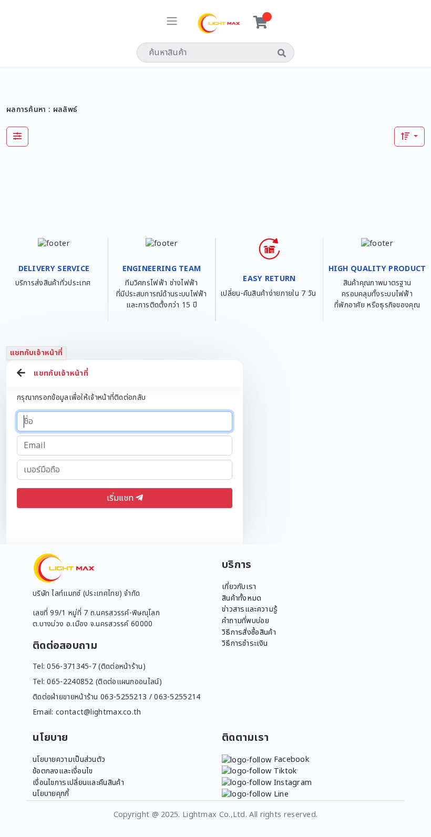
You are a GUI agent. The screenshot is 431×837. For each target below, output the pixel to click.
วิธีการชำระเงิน (245, 643)
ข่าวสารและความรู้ (250, 609)
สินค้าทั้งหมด (242, 598)
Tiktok (283, 771)
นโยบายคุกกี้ (51, 793)
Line (280, 794)
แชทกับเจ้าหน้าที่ (36, 352)
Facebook (290, 759)
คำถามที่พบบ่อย (245, 620)
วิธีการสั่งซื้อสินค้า (249, 632)
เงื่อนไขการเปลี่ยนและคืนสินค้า (78, 782)
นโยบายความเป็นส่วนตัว (69, 759)
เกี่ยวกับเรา (239, 586)
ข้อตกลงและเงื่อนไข (63, 771)
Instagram (291, 782)
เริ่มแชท (121, 498)
